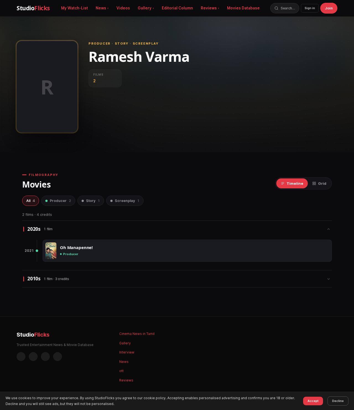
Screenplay (127, 201)
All (30, 201)
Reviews (209, 8)
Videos (123, 8)
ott (121, 371)
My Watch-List (74, 8)
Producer (60, 201)
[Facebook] (21, 356)
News (101, 8)
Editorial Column (177, 8)
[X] (45, 356)
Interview (126, 352)
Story (93, 201)
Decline (338, 401)
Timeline (295, 183)
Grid (322, 183)
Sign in (309, 8)
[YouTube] (57, 356)
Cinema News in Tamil (137, 334)
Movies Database (243, 8)
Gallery (145, 8)
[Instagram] (33, 356)
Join (329, 8)
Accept (313, 401)
